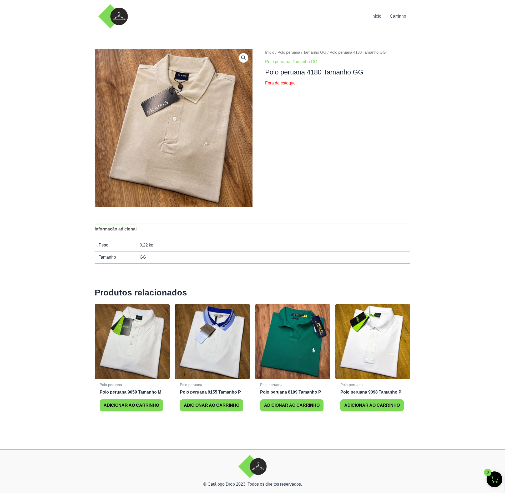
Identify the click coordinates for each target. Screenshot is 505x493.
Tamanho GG (314, 52)
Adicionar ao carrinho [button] (131, 405)
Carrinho (398, 16)
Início (376, 16)
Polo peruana (288, 52)
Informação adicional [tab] (116, 229)
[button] (243, 58)
